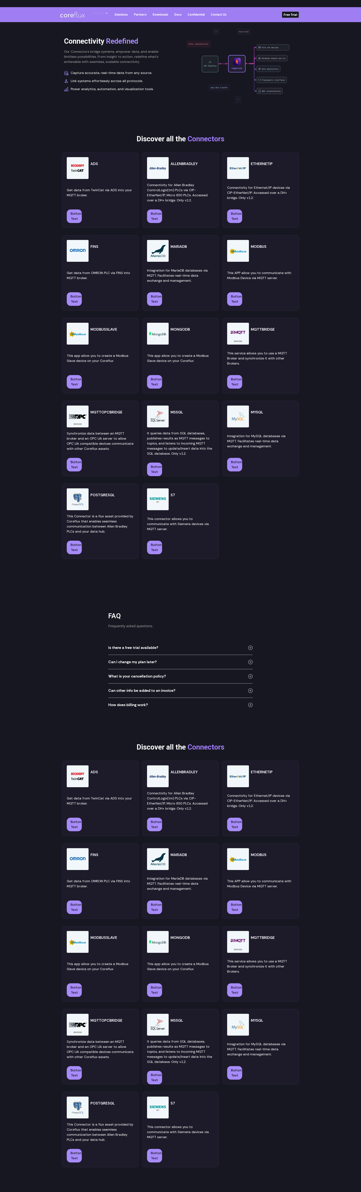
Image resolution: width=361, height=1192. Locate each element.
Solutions (121, 14)
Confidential (196, 14)
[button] (100, 13)
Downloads (160, 14)
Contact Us (219, 14)
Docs (178, 14)
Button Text (76, 216)
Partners (140, 14)
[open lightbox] (242, 66)
